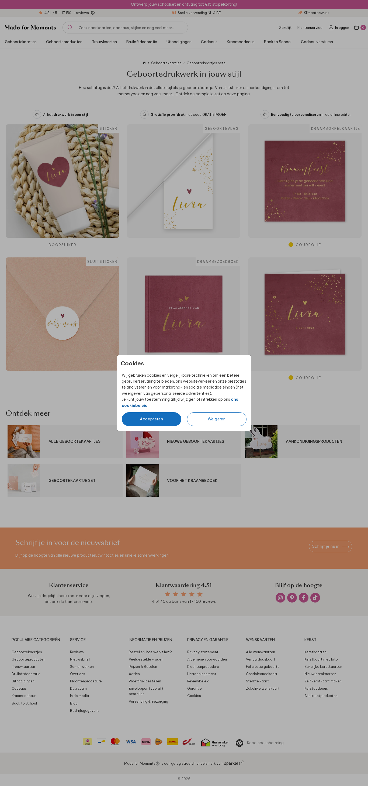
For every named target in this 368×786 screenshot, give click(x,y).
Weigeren (217, 419)
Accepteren (151, 419)
